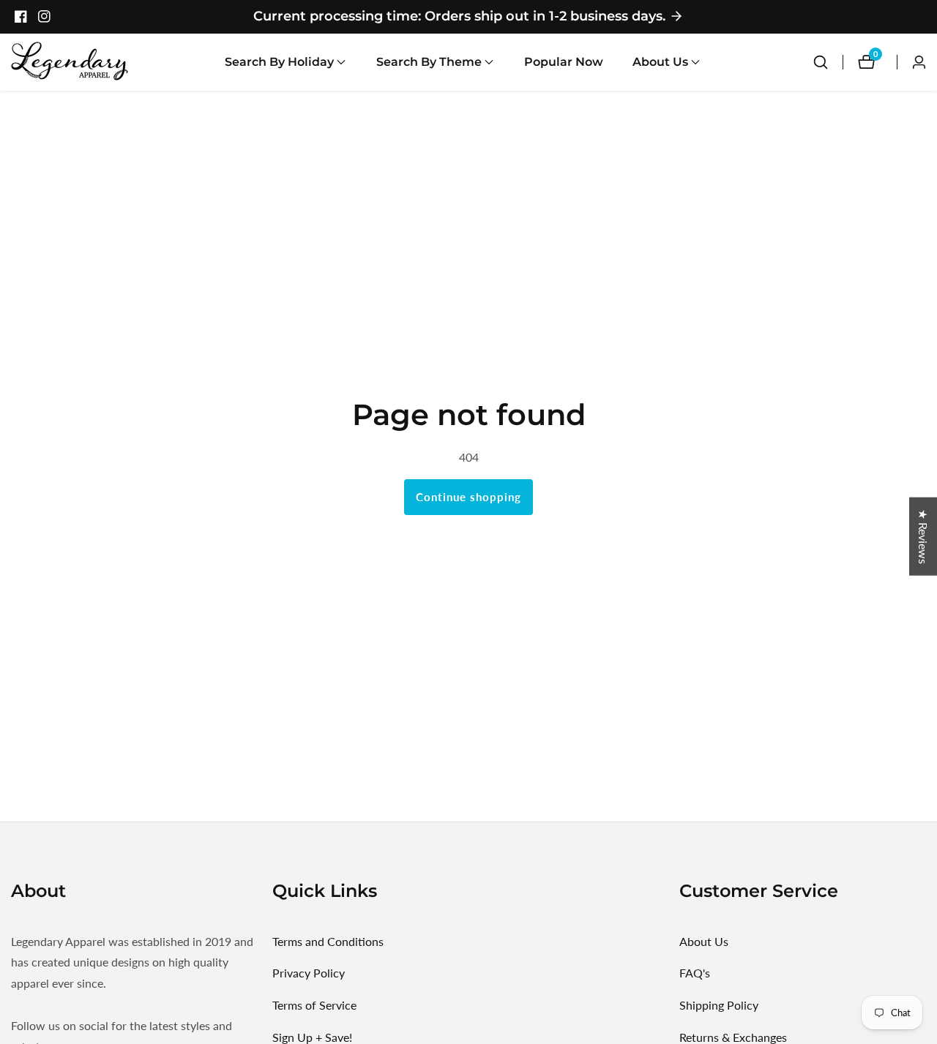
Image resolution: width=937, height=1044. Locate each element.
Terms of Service (314, 1005)
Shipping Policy (718, 1005)
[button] (279, 62)
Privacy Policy (308, 973)
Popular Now (563, 62)
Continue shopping (468, 496)
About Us (703, 940)
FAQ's (694, 973)
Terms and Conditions (328, 940)
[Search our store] (821, 62)
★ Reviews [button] (923, 535)
